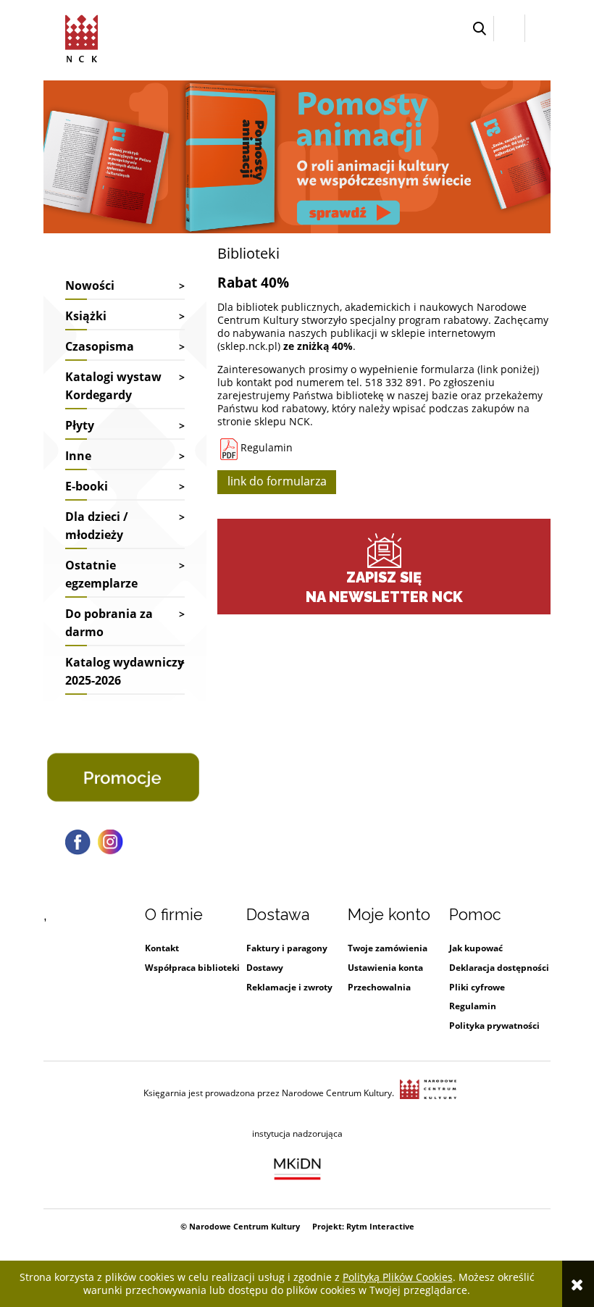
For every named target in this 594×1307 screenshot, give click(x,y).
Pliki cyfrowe (477, 987)
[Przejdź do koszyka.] (538, 28)
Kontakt (162, 948)
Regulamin (265, 447)
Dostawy (264, 967)
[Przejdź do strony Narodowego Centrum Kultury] (428, 1093)
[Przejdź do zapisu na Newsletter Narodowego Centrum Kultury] (384, 550)
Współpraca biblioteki (192, 967)
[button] (479, 29)
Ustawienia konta (385, 967)
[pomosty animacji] (297, 155)
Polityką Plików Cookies (398, 1277)
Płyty (79, 425)
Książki (85, 316)
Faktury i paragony (286, 948)
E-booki (86, 486)
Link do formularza (277, 481)
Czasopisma (99, 346)
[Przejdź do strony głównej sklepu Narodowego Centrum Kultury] (81, 36)
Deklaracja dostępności (499, 967)
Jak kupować (476, 948)
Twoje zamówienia (387, 948)
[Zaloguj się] (509, 28)
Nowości (89, 285)
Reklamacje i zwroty (289, 987)
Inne (78, 456)
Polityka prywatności (494, 1025)
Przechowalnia (379, 987)
